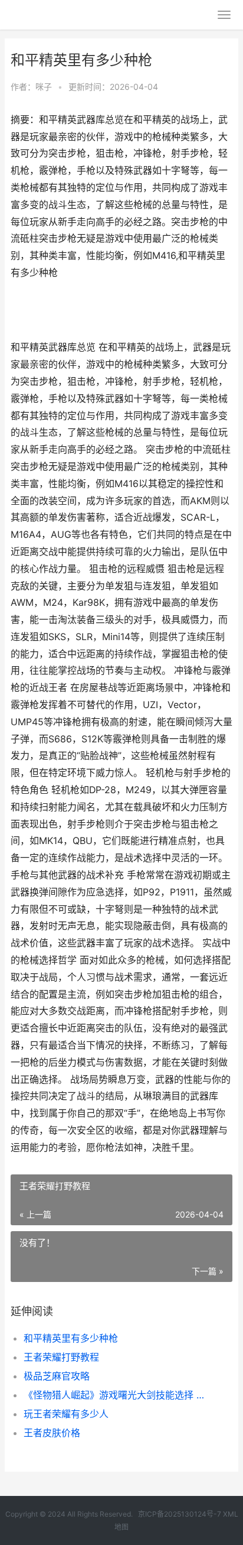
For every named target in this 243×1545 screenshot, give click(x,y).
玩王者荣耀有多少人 (66, 1414)
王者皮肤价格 (52, 1433)
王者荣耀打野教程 (61, 1357)
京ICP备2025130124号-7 (179, 1514)
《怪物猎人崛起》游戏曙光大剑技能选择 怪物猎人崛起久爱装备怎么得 (118, 1395)
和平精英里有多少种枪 (71, 1338)
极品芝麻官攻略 (57, 1376)
